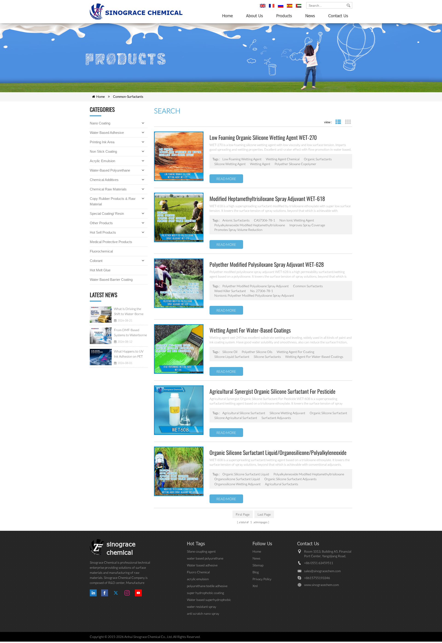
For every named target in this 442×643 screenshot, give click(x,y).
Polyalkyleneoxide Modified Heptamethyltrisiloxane (308, 474)
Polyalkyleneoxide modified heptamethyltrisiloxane (249, 225)
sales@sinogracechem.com (322, 571)
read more (226, 179)
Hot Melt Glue (100, 270)
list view (338, 122)
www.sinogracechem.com (321, 585)
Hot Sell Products (103, 232)
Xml (255, 586)
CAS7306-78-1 (264, 220)
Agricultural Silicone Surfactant (243, 413)
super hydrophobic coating (205, 593)
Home (227, 15)
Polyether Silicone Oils (257, 352)
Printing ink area (102, 142)
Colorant (96, 261)
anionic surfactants (236, 220)
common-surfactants (128, 96)
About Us (254, 15)
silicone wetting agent (230, 164)
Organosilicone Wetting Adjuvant (237, 484)
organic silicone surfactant (328, 413)
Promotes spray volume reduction (238, 230)
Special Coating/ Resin (107, 213)
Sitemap (258, 565)
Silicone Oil (229, 352)
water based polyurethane (205, 558)
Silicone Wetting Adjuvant (287, 413)
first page (243, 514)
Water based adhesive (107, 133)
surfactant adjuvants (276, 418)
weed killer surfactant (230, 291)
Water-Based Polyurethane (110, 170)
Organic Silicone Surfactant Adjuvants (290, 479)
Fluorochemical (101, 251)
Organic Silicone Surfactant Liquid (245, 474)
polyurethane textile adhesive (207, 586)
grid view (348, 122)
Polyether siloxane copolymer (295, 164)
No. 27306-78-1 (261, 291)
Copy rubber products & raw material (112, 201)
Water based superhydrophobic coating (209, 600)
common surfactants (308, 286)
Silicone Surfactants (267, 357)
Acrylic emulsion (102, 161)
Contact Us (338, 15)
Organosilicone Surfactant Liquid (237, 479)
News (310, 15)
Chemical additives (104, 180)
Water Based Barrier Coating (111, 279)
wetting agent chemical (283, 159)
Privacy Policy (262, 579)
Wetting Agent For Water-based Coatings (314, 357)
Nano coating (100, 123)
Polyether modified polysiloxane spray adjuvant (255, 286)
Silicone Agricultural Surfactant (235, 418)
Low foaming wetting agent (242, 159)
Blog (256, 572)
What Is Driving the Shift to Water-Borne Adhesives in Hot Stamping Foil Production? (128, 311)
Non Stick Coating (103, 151)
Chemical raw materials (108, 189)
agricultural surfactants (281, 484)
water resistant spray (201, 607)
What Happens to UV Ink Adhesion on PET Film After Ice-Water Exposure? (128, 354)
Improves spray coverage (307, 225)
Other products (101, 223)
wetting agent (260, 164)
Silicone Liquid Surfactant (231, 357)
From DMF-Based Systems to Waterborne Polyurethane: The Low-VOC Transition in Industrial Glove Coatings (130, 333)
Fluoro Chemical (198, 572)
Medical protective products (111, 242)
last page (264, 514)
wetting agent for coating (295, 352)
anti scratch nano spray (203, 613)
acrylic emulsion (198, 579)
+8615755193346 (317, 578)
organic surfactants (318, 159)
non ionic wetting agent (296, 220)
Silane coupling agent (201, 551)
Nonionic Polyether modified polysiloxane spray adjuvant (254, 295)
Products (284, 15)
